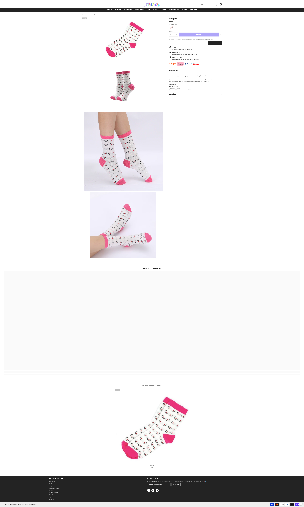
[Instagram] (152, 490)
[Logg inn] (217, 5)
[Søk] (208, 5)
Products (88, 14)
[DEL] (220, 34)
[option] (152, 429)
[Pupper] (152, 426)
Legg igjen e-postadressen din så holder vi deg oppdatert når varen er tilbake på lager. (191, 39)
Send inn (215, 43)
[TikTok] (157, 490)
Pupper (152, 465)
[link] (41, 372)
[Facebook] (148, 490)
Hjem (83, 14)
